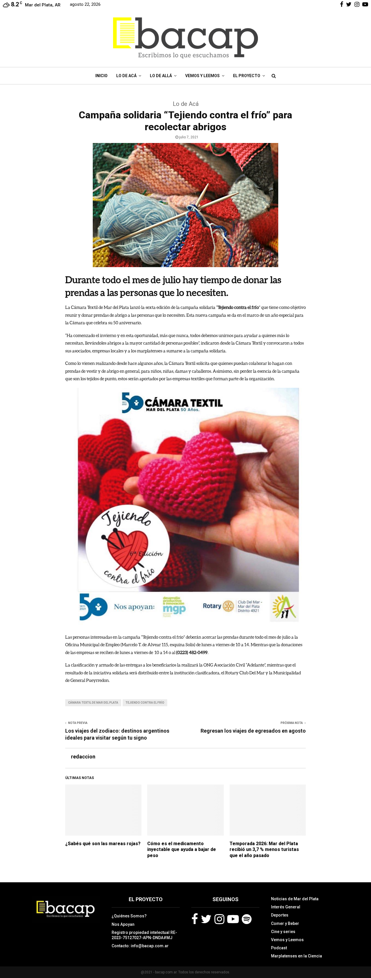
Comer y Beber (285, 923)
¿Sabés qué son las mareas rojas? (103, 843)
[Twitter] (206, 919)
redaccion (83, 757)
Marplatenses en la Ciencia (296, 956)
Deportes (279, 915)
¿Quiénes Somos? (129, 916)
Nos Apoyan (123, 924)
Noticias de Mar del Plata (295, 898)
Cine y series (283, 931)
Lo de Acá (126, 75)
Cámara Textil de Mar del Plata (93, 702)
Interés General (285, 907)
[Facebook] (194, 919)
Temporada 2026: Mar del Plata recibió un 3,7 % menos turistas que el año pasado (264, 850)
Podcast (279, 948)
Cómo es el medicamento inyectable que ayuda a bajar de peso (181, 850)
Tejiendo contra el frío (145, 702)
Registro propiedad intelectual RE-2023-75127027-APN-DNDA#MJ (144, 935)
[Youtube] (233, 919)
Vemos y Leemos (202, 75)
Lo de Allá (161, 75)
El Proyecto (246, 75)
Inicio (101, 75)
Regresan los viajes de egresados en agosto (253, 731)
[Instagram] (219, 919)
